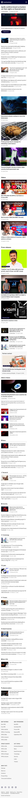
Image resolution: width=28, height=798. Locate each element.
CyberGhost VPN (18, 734)
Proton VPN (16, 729)
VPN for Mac (4, 734)
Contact (7, 792)
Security (16, 756)
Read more (5, 31)
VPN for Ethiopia (5, 754)
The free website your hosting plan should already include (13, 370)
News (15, 748)
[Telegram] (16, 787)
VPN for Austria (4, 756)
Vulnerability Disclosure (14, 793)
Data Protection (17, 751)
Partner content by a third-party (9, 373)
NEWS (3, 14)
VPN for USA (4, 746)
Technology (16, 754)
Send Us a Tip (13, 792)
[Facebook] (5, 787)
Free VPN (3, 726)
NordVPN (16, 724)
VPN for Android (4, 737)
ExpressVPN (17, 732)
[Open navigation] (26, 2)
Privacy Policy (4, 775)
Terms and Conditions (6, 778)
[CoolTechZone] (6, 2)
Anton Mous (5, 11)
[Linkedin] (12, 787)
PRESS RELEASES (5, 266)
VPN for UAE (4, 748)
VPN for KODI (4, 739)
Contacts (3, 773)
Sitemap (3, 768)
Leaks (15, 759)
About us (3, 770)
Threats (16, 761)
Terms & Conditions (5, 793)
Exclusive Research (18, 746)
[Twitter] (2, 787)
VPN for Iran (4, 751)
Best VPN (3, 724)
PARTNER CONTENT (7, 365)
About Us (3, 792)
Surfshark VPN (17, 726)
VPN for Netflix (4, 729)
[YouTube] (9, 787)
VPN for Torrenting (5, 732)
